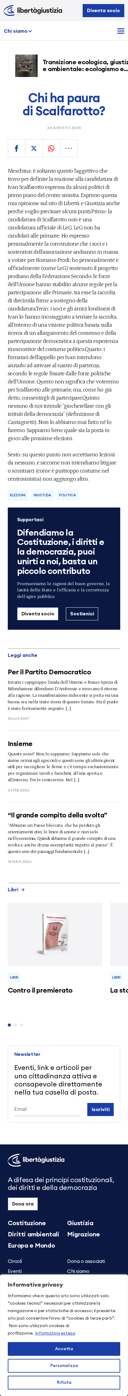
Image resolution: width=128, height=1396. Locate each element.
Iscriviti (101, 1109)
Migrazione (83, 1234)
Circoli (15, 1261)
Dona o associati (86, 1261)
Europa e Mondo (31, 1246)
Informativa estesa (55, 1333)
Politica (67, 495)
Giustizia (42, 495)
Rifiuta (64, 1382)
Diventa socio (103, 10)
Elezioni (17, 495)
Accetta (64, 1349)
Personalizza (64, 1366)
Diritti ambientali (33, 1234)
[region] (64, 1335)
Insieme (20, 743)
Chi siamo (16, 31)
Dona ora (23, 1203)
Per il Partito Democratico (49, 672)
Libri (13, 889)
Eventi (15, 1271)
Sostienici (82, 613)
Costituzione (27, 1223)
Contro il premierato (40, 990)
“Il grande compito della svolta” (57, 815)
